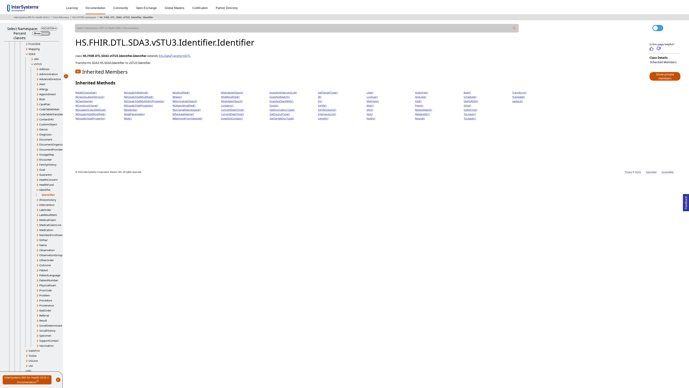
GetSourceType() (279, 114)
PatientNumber (48, 280)
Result (43, 320)
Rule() (467, 92)
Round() (420, 118)
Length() (323, 118)
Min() (370, 110)
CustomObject (48, 124)
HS (101, 17)
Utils (28, 371)
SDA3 (119, 17)
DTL (113, 17)
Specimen (45, 335)
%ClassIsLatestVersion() (89, 97)
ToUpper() (470, 118)
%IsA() (128, 118)
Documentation (95, 8)
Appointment (47, 94)
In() (320, 101)
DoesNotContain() (232, 118)
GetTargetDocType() (281, 118)
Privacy (628, 172)
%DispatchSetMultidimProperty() (144, 101)
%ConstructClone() (86, 105)
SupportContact (48, 340)
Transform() (519, 92)
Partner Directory (227, 8)
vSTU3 (126, 17)
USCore (33, 360)
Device (43, 129)
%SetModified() (230, 97)
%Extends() (130, 110)
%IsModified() (181, 92)
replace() (517, 101)
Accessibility (668, 172)
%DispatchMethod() (136, 92)
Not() (370, 114)
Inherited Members (663, 62)
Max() (370, 105)
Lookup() (372, 97)
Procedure (45, 300)
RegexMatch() (423, 110)
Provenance (46, 305)
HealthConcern (48, 179)
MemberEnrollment (51, 235)
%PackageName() (183, 114)
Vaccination (46, 345)
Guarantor (45, 174)
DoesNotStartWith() (281, 101)
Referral (44, 315)
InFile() (322, 105)
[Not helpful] (658, 48)
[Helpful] (651, 48)
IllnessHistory (47, 200)
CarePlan (44, 104)
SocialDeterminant (50, 325)
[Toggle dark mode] (657, 28)
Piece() (419, 105)
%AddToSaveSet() (86, 92)
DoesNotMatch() (279, 97)
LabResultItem (48, 215)
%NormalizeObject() (184, 101)
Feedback (686, 201)
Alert (42, 84)
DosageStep (46, 154)
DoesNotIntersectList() (283, 92)
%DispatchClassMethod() (90, 110)
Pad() (418, 101)
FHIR (106, 17)
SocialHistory (47, 330)
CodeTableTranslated (52, 114)
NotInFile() (421, 92)
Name (43, 245)
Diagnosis (45, 134)
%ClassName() (84, 101)
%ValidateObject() (232, 101)
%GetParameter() (134, 114)
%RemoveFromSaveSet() (187, 118)
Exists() (273, 105)
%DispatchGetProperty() (90, 118)
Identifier (136, 17)
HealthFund (46, 184)
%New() (177, 97)
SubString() (470, 110)
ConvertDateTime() (232, 110)
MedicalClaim (47, 220)
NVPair (43, 240)
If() (320, 97)
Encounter (45, 159)
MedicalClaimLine (50, 225)
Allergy (43, 89)
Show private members (665, 76)
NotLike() (420, 97)
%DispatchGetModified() (90, 114)
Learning (72, 8)
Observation (47, 250)
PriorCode (45, 290)
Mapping (34, 49)
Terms (638, 172)
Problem (44, 295)
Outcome (45, 265)
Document (45, 139)
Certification (200, 8)
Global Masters (174, 8)
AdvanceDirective (50, 79)
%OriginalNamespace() (186, 110)
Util (31, 366)
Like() (370, 92)
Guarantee (651, 172)
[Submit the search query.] (514, 28)
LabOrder (45, 210)
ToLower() (470, 114)
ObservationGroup (50, 255)
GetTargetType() (328, 92)
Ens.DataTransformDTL (174, 56)
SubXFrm (34, 350)
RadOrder (45, 310)
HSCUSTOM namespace (84, 17)
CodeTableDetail (49, 109)
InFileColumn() (327, 110)
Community (120, 8)
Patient (43, 270)
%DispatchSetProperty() (138, 105)
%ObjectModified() (184, 105)
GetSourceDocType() (282, 110)
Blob (42, 99)
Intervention (47, 205)
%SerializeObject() (232, 92)
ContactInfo (46, 119)
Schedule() (470, 97)
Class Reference (61, 17)
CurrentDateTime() (232, 114)
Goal (42, 169)
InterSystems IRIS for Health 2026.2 (32, 17)
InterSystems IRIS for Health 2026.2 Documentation (27, 380)
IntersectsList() (327, 114)
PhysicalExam (47, 285)
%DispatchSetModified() (138, 97)
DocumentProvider (51, 149)
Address (44, 69)
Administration (48, 74)
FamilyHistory (48, 164)
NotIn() (371, 118)
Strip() (467, 105)
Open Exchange (146, 8)
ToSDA (33, 355)
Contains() (227, 105)
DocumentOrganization (53, 144)
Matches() (373, 101)
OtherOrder (46, 260)
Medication (46, 230)
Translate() (518, 97)
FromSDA (34, 44)
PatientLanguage (49, 275)
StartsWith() (471, 101)
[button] (665, 76)
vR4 (36, 59)
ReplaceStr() (422, 114)
